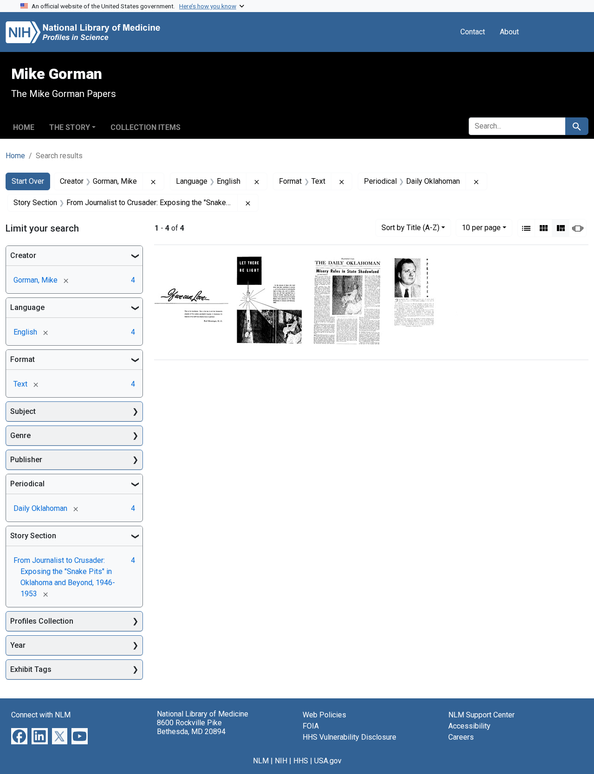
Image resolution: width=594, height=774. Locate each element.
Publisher (26, 459)
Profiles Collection (41, 621)
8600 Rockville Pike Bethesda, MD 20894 (191, 727)
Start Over (28, 181)
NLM (261, 760)
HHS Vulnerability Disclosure (349, 737)
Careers (461, 737)
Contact (472, 31)
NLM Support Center (481, 714)
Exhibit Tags (31, 669)
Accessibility (469, 726)
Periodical (27, 483)
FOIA (311, 726)
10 (481, 227)
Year (18, 645)
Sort (410, 227)
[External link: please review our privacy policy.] (19, 735)
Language (27, 307)
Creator (23, 255)
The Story (69, 127)
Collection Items (145, 127)
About (509, 31)
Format (22, 359)
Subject (23, 411)
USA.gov (328, 760)
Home (23, 127)
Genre (20, 435)
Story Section (33, 535)
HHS (300, 760)
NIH (281, 760)
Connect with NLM (41, 714)
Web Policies (324, 714)
